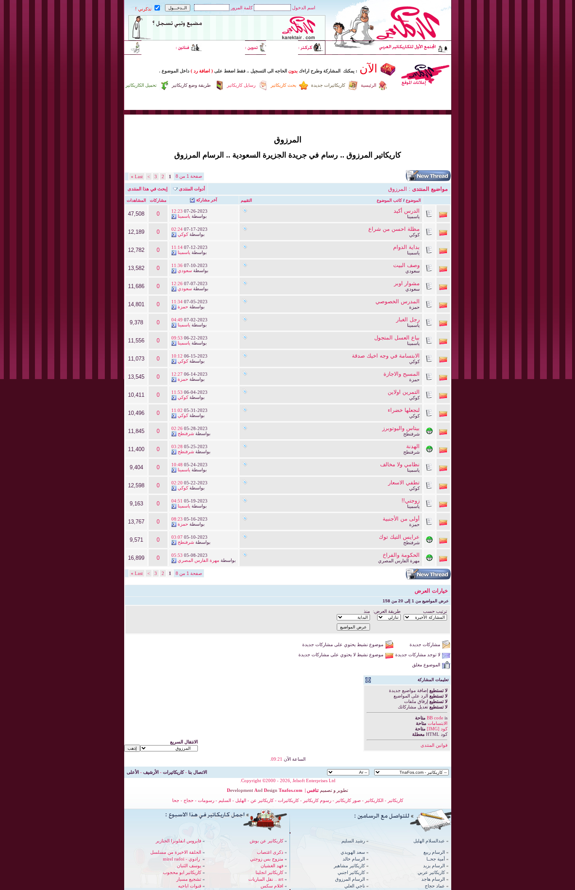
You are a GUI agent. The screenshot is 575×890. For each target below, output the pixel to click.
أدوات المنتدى (192, 188)
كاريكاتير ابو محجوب (182, 872)
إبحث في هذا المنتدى (148, 188)
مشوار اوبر (407, 283)
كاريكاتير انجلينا (269, 872)
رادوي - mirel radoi (181, 858)
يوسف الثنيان (189, 865)
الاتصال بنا (197, 772)
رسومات (206, 800)
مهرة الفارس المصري (399, 560)
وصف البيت (406, 265)
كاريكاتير (395, 800)
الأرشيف (151, 772)
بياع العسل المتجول (397, 337)
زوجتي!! (411, 500)
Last (137, 176)
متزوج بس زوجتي (266, 858)
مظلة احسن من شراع (394, 229)
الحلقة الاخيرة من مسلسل (175, 852)
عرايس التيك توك (399, 537)
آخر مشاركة (206, 200)
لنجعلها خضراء (404, 410)
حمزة (414, 307)
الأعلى (133, 772)
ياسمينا (413, 216)
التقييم (246, 200)
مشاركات (158, 200)
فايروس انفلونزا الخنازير (178, 840)
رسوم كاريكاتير (318, 800)
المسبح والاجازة (401, 374)
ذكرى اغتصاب (270, 852)
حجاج (189, 800)
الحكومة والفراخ (401, 555)
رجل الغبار (408, 319)
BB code (435, 717)
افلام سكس (272, 885)
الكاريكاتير (374, 800)
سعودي (412, 270)
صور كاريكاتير (348, 800)
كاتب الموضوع (389, 200)
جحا (175, 800)
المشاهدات (136, 200)
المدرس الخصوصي (397, 301)
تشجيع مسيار (188, 879)
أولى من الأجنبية (401, 519)
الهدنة (413, 446)
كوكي (414, 234)
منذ (367, 611)
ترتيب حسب (435, 611)
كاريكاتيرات (173, 772)
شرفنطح (411, 433)
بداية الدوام (406, 247)
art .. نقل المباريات (265, 879)
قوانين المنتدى (434, 745)
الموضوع (413, 200)
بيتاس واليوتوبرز (401, 428)
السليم (224, 800)
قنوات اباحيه (189, 885)
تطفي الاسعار (404, 482)
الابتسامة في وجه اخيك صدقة (386, 356)
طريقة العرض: (387, 611)
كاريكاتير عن (262, 800)
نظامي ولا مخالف (400, 464)
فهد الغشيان (272, 865)
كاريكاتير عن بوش (266, 840)
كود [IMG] (437, 728)
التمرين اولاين (404, 392)
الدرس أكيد (407, 211)
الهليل (240, 800)
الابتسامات (437, 723)
